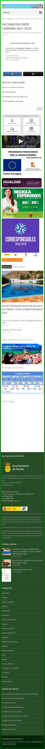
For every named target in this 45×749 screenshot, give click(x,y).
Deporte (5, 606)
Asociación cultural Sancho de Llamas (15, 716)
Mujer (4, 655)
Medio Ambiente (8, 651)
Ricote (28, 32)
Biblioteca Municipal (9, 725)
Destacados (10, 19)
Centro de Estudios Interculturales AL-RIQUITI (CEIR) (20, 694)
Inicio (3, 19)
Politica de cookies (24, 742)
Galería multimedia (8, 633)
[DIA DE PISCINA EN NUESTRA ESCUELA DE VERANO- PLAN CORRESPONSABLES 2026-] (22, 286)
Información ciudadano (10, 642)
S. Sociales (5, 673)
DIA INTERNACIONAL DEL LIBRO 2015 (15, 97)
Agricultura (6, 593)
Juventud (5, 646)
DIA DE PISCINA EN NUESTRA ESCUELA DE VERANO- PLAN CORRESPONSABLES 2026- (22, 309)
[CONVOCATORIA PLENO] (6, 575)
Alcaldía (4, 597)
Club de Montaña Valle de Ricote (13, 698)
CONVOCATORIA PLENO (12, 330)
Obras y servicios (8, 664)
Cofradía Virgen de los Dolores (13, 707)
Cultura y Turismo (12, 259)
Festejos (5, 624)
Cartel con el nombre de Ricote (13, 87)
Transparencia (7, 681)
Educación (5, 615)
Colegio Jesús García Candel (12, 720)
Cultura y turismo (8, 602)
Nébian (4, 659)
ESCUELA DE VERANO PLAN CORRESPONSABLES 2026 (22, 321)
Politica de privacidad (9, 742)
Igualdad (5, 637)
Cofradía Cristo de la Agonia (12, 712)
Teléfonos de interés (9, 729)
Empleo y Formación (9, 620)
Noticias (6, 266)
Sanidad (5, 35)
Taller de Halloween (9, 92)
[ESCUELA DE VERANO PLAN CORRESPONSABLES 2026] (6, 562)
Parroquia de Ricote (9, 703)
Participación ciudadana (10, 668)
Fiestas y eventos (8, 628)
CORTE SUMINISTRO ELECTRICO (13, 101)
